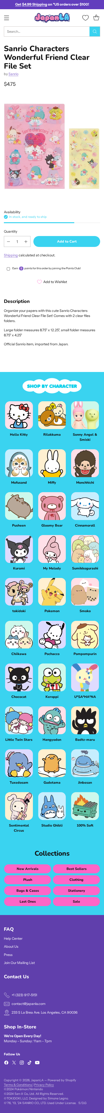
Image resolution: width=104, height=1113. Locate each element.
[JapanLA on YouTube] (37, 1063)
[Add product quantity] (26, 241)
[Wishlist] (85, 18)
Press (8, 955)
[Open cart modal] (96, 18)
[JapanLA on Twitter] (14, 1063)
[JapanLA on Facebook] (6, 1063)
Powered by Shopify (62, 1080)
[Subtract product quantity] (8, 241)
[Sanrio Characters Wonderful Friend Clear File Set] (52, 146)
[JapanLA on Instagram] (22, 1063)
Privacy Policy (44, 1085)
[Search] (94, 31)
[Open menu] (6, 18)
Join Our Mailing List (19, 963)
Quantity (10, 231)
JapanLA (37, 1080)
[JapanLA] (52, 17)
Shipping (11, 255)
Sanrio (13, 74)
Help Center (13, 938)
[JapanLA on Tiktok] (29, 1063)
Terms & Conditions (18, 1085)
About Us (11, 946)
